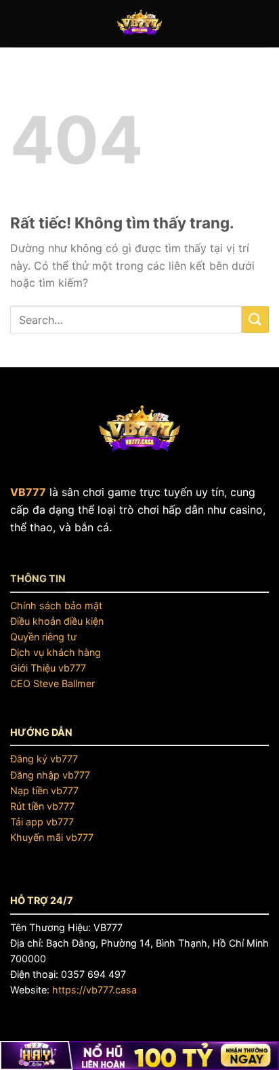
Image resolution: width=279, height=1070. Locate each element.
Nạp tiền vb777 (44, 790)
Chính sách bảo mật (56, 605)
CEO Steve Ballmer (52, 683)
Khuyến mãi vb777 (51, 837)
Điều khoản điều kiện (57, 621)
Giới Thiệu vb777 (48, 668)
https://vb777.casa (94, 989)
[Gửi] (255, 319)
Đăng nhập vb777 (50, 775)
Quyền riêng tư (43, 636)
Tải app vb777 (42, 821)
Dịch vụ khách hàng (55, 652)
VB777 (28, 492)
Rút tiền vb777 (42, 806)
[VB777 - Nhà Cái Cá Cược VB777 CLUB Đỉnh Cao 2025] (139, 23)
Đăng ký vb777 (44, 758)
